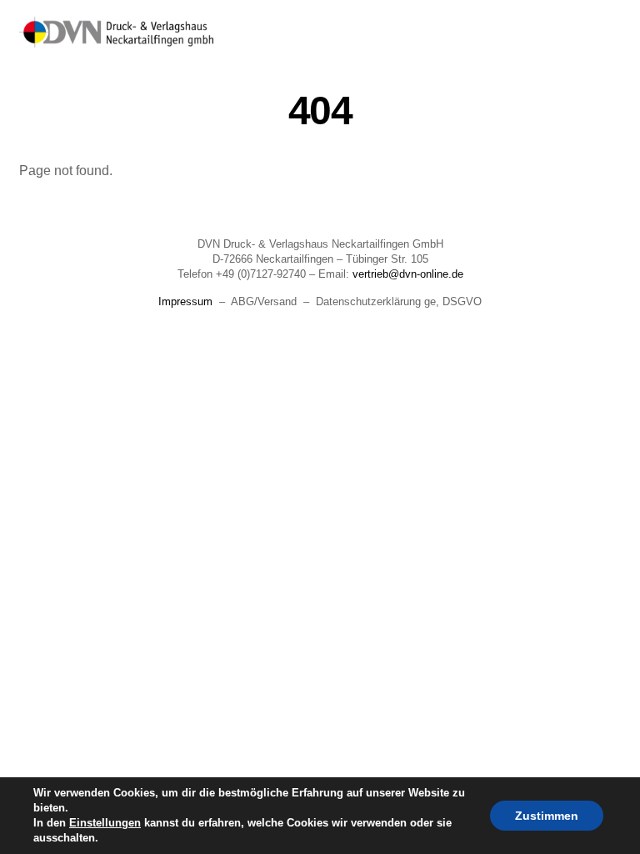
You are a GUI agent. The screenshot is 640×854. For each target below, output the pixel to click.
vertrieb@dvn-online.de (407, 274)
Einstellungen (105, 822)
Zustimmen (546, 815)
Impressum (185, 301)
